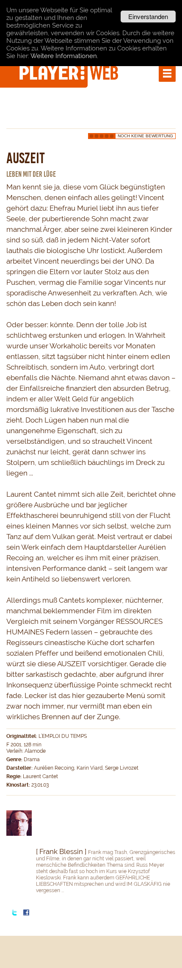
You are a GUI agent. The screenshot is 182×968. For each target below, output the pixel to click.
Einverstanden (148, 16)
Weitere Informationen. (64, 56)
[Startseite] (70, 72)
